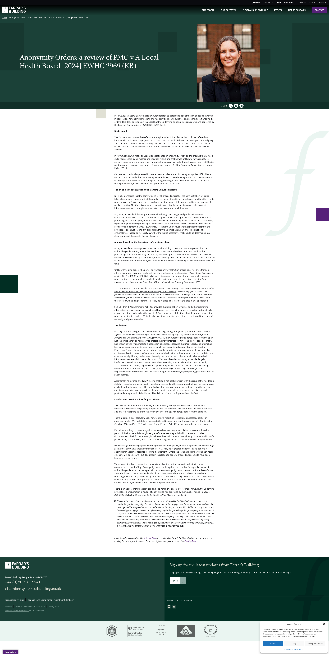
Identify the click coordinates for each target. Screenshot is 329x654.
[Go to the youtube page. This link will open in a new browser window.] (174, 607)
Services (268, 2)
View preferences (315, 643)
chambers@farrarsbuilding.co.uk (33, 588)
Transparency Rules (14, 600)
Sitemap (8, 606)
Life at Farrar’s (297, 10)
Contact (319, 10)
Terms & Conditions (23, 606)
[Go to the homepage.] (14, 12)
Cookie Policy (288, 649)
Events (278, 10)
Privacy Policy (298, 649)
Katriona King (150, 538)
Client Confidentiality (64, 600)
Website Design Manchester (17, 610)
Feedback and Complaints (39, 600)
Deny (294, 643)
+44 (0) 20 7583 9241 (307, 2)
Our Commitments (286, 2)
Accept (273, 643)
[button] (324, 624)
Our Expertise (228, 10)
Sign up (175, 580)
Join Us (256, 2)
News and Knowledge (255, 10)
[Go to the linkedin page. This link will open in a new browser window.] (169, 607)
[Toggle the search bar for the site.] (322, 2)
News (4, 17)
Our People (208, 10)
